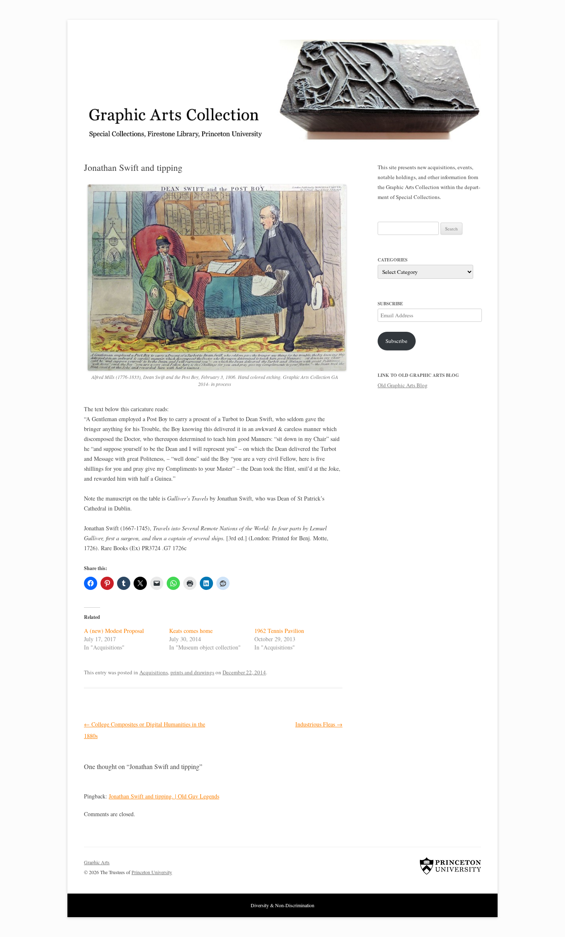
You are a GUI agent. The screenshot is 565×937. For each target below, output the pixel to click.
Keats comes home (191, 631)
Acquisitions (153, 672)
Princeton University (450, 866)
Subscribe (396, 341)
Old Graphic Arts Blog (403, 385)
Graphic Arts (97, 862)
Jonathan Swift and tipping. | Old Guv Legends (164, 796)
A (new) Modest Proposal (114, 631)
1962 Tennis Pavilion (279, 631)
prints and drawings (192, 672)
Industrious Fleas (318, 724)
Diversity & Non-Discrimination (282, 905)
